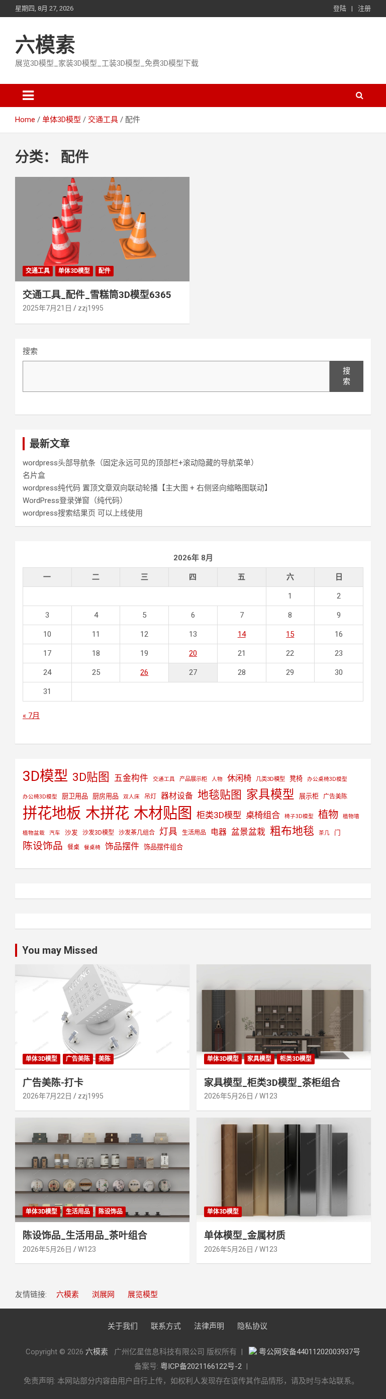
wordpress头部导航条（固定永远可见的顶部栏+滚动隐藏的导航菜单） (140, 462)
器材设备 (177, 796)
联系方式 (166, 1326)
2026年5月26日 (228, 1096)
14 (242, 634)
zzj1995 (91, 308)
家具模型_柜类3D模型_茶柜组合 (272, 1082)
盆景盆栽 (248, 832)
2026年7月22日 (47, 1096)
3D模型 (45, 776)
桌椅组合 (263, 815)
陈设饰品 (43, 846)
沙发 (71, 832)
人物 (217, 779)
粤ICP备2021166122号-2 (201, 1366)
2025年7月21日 (47, 308)
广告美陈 (335, 796)
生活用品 (194, 832)
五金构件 (131, 778)
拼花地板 (52, 813)
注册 (364, 8)
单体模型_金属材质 (244, 1235)
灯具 (168, 831)
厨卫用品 (75, 796)
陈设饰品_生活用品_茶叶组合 (85, 1235)
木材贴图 (163, 813)
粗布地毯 (292, 831)
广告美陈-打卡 (53, 1082)
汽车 (54, 833)
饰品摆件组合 (163, 847)
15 (290, 634)
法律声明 (209, 1326)
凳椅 (296, 778)
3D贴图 (91, 777)
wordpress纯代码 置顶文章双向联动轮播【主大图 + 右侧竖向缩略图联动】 (147, 487)
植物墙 (351, 816)
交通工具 (38, 270)
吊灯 (150, 796)
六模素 (45, 45)
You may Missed (60, 950)
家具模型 (270, 794)
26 (144, 672)
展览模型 (143, 1294)
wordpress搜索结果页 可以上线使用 (83, 513)
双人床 (131, 796)
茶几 (324, 833)
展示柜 (309, 796)
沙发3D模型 (98, 832)
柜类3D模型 (219, 815)
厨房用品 (105, 796)
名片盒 (34, 475)
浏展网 (103, 1294)
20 (193, 653)
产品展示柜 (193, 778)
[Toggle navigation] (28, 95)
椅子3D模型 (299, 816)
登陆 (339, 8)
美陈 (105, 1058)
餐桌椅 (92, 847)
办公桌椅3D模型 (327, 779)
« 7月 (31, 715)
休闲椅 (239, 778)
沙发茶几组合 (137, 832)
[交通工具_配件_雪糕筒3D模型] (102, 228)
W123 (268, 1096)
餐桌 (73, 847)
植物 (328, 815)
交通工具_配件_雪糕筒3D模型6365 (97, 295)
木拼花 (107, 813)
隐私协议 (252, 1326)
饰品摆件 (122, 846)
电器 (219, 832)
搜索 (30, 351)
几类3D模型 (270, 778)
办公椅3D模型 (40, 796)
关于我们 (123, 1326)
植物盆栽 (34, 833)
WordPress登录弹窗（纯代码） (75, 500)
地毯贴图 (220, 794)
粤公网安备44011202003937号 (309, 1351)
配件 (105, 270)
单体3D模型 (74, 270)
